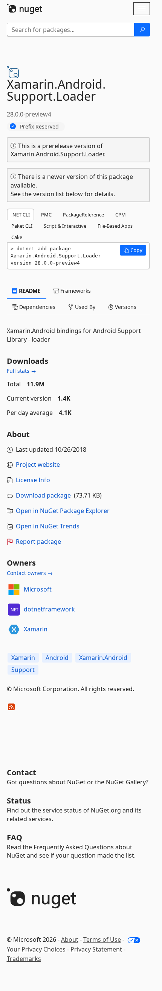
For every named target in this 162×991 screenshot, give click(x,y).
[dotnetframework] (14, 609)
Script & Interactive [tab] (65, 225)
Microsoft (38, 589)
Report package (38, 541)
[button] (133, 250)
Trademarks (24, 959)
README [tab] (29, 290)
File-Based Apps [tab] (115, 225)
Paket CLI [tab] (21, 225)
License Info (33, 480)
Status (19, 801)
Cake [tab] (16, 237)
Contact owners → (30, 572)
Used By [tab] (84, 306)
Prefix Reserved (39, 126)
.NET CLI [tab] (20, 214)
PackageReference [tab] (83, 214)
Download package (43, 495)
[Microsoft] (14, 589)
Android (57, 658)
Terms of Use (102, 939)
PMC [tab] (46, 214)
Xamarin (35, 629)
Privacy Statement (96, 949)
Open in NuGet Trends (47, 526)
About (69, 939)
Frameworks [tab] (75, 290)
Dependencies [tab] (36, 306)
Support (23, 670)
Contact (21, 772)
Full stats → (21, 370)
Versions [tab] (124, 306)
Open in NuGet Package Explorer (63, 511)
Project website (38, 464)
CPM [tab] (120, 214)
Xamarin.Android (103, 658)
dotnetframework (49, 609)
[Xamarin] (14, 629)
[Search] (142, 29)
